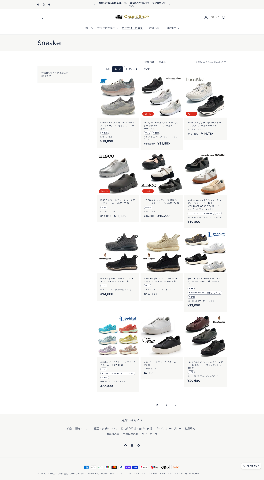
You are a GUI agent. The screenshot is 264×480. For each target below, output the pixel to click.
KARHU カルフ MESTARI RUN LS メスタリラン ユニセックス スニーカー (117, 126)
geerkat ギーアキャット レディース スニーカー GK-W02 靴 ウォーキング (205, 281)
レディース (132, 69)
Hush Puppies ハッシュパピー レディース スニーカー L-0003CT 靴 (161, 280)
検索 (69, 428)
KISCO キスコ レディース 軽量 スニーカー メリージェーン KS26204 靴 (161, 202)
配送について (83, 428)
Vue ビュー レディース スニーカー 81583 (161, 363)
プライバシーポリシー (168, 428)
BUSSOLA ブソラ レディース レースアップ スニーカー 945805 (205, 124)
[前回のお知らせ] (95, 4)
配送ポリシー (166, 473)
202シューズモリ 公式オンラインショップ (66, 473)
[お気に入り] (217, 17)
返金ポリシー (116, 473)
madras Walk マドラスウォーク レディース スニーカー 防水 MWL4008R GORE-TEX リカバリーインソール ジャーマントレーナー (205, 205)
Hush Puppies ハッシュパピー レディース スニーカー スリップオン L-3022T (205, 365)
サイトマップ (149, 434)
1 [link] (148, 405)
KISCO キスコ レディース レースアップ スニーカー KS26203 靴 (117, 202)
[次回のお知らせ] (169, 4)
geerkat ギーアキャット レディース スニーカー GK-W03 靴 (118, 363)
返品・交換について (106, 428)
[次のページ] (175, 405)
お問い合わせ (130, 434)
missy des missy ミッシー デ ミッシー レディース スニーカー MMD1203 (161, 126)
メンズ (146, 69)
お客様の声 (113, 434)
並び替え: (149, 61)
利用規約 (190, 428)
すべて (117, 69)
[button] (41, 17)
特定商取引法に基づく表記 (136, 428)
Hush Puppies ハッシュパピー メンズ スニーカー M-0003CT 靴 (118, 280)
